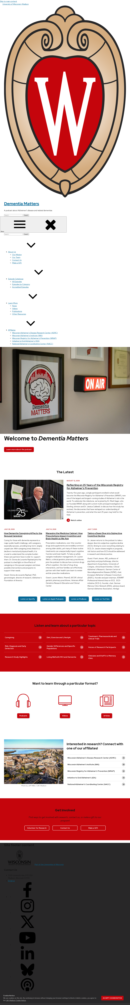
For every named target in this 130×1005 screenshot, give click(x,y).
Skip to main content (8, 1)
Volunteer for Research (37, 828)
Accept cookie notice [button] (112, 998)
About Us (12, 252)
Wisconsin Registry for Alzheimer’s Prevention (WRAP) (34, 338)
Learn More (13, 303)
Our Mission (17, 254)
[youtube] (27, 945)
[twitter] (27, 929)
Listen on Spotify (28, 599)
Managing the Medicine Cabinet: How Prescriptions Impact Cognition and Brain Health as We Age (64, 536)
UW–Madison (15, 4)
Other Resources (19, 314)
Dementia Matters (21, 203)
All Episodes (17, 281)
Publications (17, 311)
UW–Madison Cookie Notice (16, 1000)
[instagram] (27, 913)
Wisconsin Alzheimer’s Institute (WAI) (27, 335)
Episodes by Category (21, 284)
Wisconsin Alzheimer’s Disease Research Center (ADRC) (35, 333)
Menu (2, 231)
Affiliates (11, 330)
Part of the (49, 864)
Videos (15, 308)
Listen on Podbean (79, 599)
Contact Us (17, 260)
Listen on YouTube (102, 599)
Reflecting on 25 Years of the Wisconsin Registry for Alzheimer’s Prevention (95, 486)
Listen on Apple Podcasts (53, 599)
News (14, 306)
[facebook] (27, 897)
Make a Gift (17, 263)
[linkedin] (27, 961)
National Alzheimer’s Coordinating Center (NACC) (32, 344)
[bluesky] (27, 976)
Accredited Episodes (20, 287)
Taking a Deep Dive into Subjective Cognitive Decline (104, 534)
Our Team (16, 257)
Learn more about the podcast (19, 449)
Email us (11, 881)
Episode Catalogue (15, 279)
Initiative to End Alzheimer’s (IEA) (26, 341)
